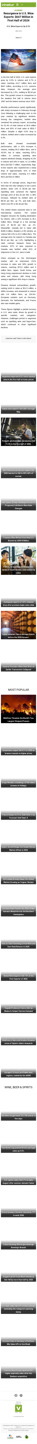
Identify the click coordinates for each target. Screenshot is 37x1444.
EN (22, 4)
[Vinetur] (18, 1411)
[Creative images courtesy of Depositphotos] (18, 1419)
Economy (18, 10)
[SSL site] (10, 1436)
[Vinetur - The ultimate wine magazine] (7, 4)
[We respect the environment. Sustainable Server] (26, 1436)
